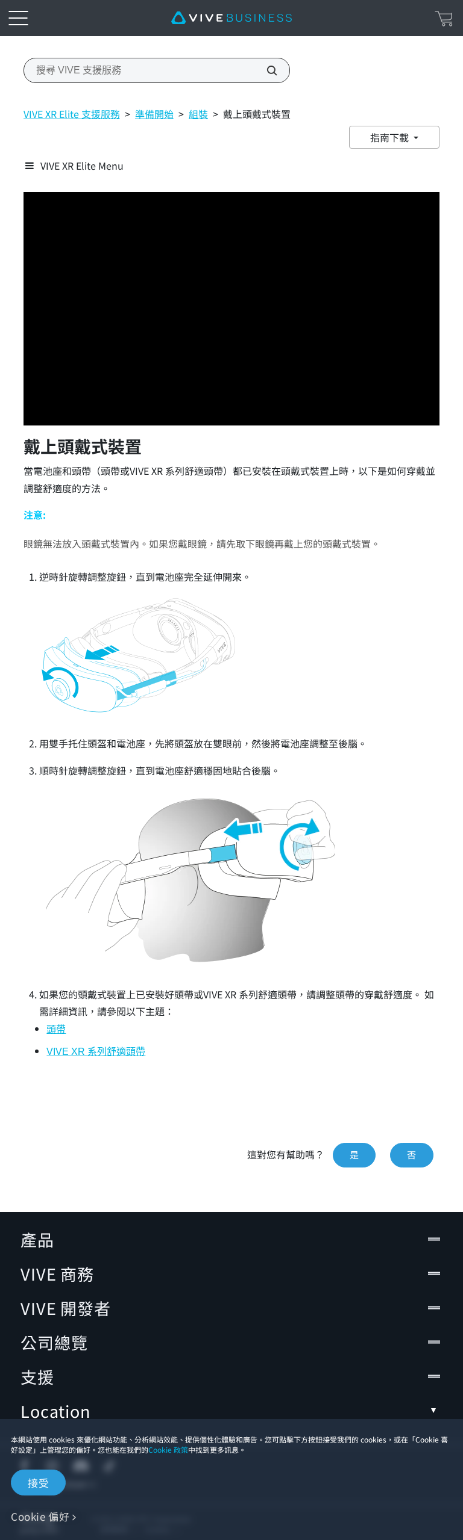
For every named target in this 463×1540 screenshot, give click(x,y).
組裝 (198, 114)
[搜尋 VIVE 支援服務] (265, 70)
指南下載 (390, 137)
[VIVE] (231, 18)
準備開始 (154, 114)
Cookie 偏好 (40, 1516)
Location (55, 1411)
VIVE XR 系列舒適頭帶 (95, 1052)
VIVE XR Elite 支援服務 (72, 114)
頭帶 (56, 1029)
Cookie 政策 (168, 1449)
